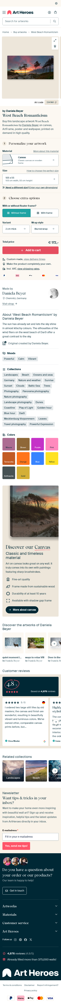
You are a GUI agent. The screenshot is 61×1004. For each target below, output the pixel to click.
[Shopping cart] (55, 12)
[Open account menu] (49, 12)
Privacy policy (30, 990)
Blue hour (9, 413)
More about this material (46, 151)
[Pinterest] (20, 940)
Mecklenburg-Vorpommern (19, 418)
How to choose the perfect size (43, 170)
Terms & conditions (12, 985)
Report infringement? (47, 985)
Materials (9, 914)
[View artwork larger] (55, 40)
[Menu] (4, 12)
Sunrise (49, 380)
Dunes (39, 402)
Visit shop (8, 303)
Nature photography (15, 396)
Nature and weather (29, 380)
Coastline (9, 407)
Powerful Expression (41, 424)
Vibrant (32, 358)
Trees (47, 385)
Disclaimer (29, 985)
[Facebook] (25, 940)
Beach (25, 374)
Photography (11, 391)
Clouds (20, 385)
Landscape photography (18, 402)
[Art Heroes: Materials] (57, 914)
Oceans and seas (43, 374)
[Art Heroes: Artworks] (57, 906)
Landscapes (11, 374)
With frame (46, 212)
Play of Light (26, 407)
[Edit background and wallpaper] (55, 46)
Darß (22, 413)
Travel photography (15, 424)
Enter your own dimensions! (32, 187)
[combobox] (26, 21)
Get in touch (17, 890)
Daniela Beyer (14, 111)
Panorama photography (36, 391)
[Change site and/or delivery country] (56, 3)
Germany (9, 380)
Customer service (15, 923)
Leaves (43, 418)
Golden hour (44, 407)
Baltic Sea (34, 385)
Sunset (8, 385)
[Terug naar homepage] (20, 12)
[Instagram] (15, 940)
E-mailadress (10, 830)
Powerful (9, 358)
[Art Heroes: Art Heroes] (57, 931)
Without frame (18, 212)
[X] (31, 940)
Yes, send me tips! (16, 846)
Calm (21, 358)
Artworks (9, 906)
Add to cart (33, 250)
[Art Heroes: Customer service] (57, 922)
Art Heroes (10, 931)
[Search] (54, 21)
